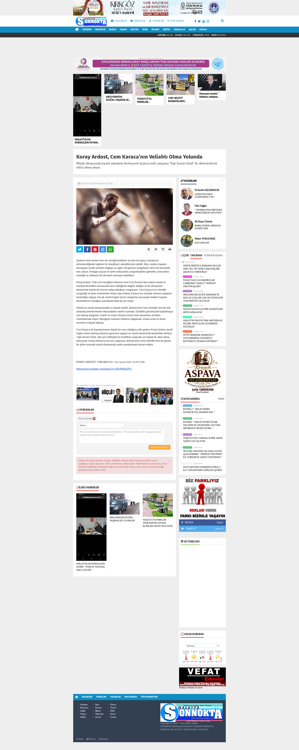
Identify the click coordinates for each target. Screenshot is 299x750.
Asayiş (192, 30)
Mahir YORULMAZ (205, 238)
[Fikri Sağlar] (187, 209)
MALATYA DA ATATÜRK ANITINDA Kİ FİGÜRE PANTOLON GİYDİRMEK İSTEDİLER (202, 323)
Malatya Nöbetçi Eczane (190, 688)
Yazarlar (190, 181)
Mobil (80, 739)
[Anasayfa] (77, 30)
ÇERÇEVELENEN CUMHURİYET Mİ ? (205, 195)
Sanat (112, 714)
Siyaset (155, 30)
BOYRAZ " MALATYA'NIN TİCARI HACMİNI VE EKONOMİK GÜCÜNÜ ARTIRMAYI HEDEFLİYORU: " (202, 425)
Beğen (220, 522)
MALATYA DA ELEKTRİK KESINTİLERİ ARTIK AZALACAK (203, 310)
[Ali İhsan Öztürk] (187, 225)
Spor (145, 30)
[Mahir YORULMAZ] (187, 241)
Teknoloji (179, 30)
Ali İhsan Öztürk (203, 221)
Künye (92, 739)
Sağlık (112, 30)
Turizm (113, 708)
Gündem (87, 30)
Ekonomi (100, 30)
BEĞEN (189, 522)
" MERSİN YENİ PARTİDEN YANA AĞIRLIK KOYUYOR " (209, 211)
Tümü (221, 399)
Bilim (112, 711)
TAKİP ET (190, 528)
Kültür (135, 30)
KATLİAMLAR (202, 243)
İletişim (104, 739)
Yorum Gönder (86, 419)
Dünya (203, 30)
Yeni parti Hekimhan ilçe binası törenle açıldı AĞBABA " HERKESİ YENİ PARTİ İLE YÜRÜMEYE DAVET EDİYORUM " (202, 454)
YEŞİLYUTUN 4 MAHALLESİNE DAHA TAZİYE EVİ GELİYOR (202, 439)
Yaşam (123, 30)
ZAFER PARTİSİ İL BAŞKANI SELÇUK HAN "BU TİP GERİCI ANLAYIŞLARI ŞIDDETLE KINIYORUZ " (202, 269)
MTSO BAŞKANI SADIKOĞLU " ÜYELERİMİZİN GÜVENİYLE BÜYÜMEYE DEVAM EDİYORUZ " (200, 338)
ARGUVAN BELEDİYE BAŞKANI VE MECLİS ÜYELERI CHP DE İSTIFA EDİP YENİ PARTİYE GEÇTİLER (203, 298)
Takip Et (219, 528)
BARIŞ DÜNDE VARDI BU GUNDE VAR (208, 227)
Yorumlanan (213, 255)
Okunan (196, 255)
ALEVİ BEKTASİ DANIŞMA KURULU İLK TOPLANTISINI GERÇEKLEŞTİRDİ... (203, 468)
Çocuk (113, 717)
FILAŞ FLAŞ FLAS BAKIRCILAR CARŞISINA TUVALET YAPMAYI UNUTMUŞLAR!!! (199, 283)
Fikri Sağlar (201, 206)
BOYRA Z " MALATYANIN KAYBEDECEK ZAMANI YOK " (199, 410)
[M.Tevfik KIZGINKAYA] (187, 194)
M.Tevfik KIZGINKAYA (207, 190)
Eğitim (166, 30)
